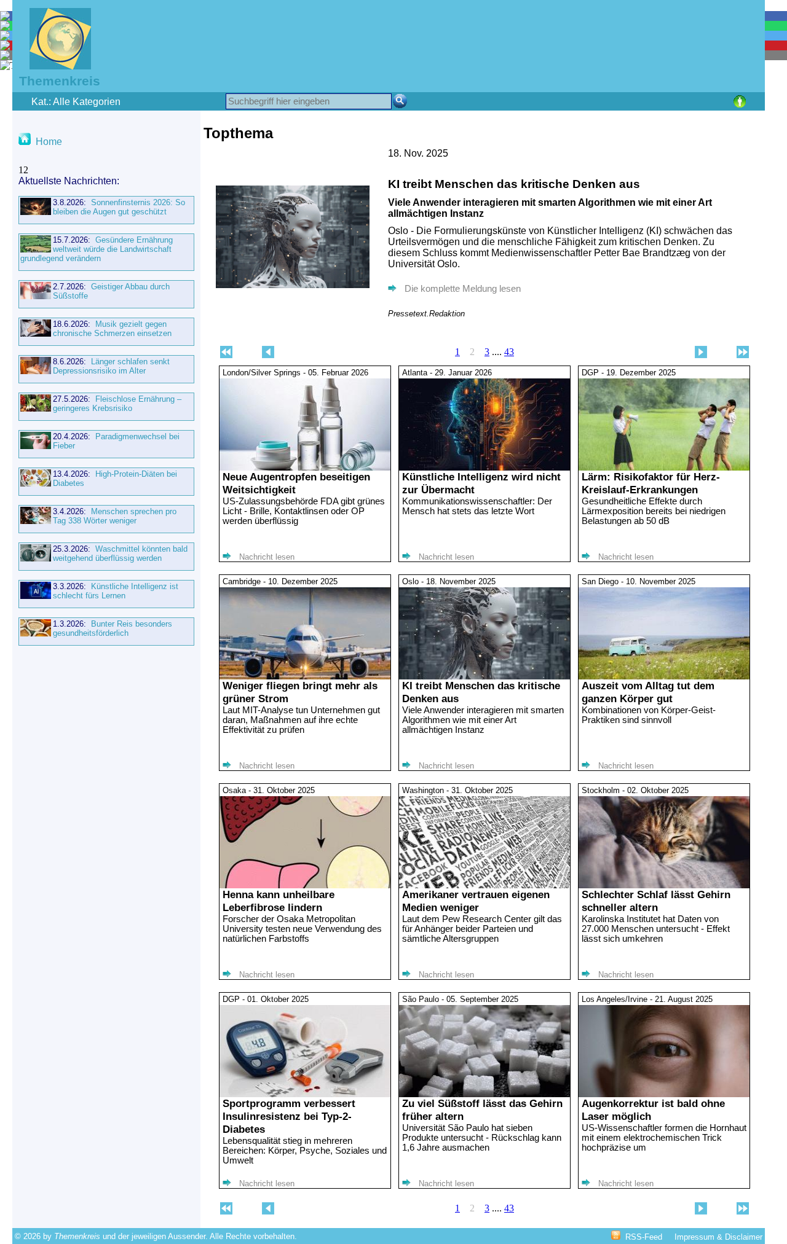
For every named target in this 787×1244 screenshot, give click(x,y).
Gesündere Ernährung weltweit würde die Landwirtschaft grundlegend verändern (96, 249)
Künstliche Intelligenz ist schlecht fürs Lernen (115, 591)
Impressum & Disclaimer (718, 1237)
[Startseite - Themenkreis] (52, 66)
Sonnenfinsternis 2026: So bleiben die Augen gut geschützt (119, 207)
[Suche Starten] (400, 101)
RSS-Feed (643, 1237)
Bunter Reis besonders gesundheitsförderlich (112, 628)
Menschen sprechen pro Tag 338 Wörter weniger (114, 516)
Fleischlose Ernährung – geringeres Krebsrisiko (117, 403)
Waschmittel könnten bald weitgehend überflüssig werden (120, 553)
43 (509, 351)
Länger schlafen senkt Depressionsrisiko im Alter (111, 366)
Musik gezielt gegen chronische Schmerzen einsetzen (112, 328)
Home (49, 141)
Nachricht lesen (267, 556)
